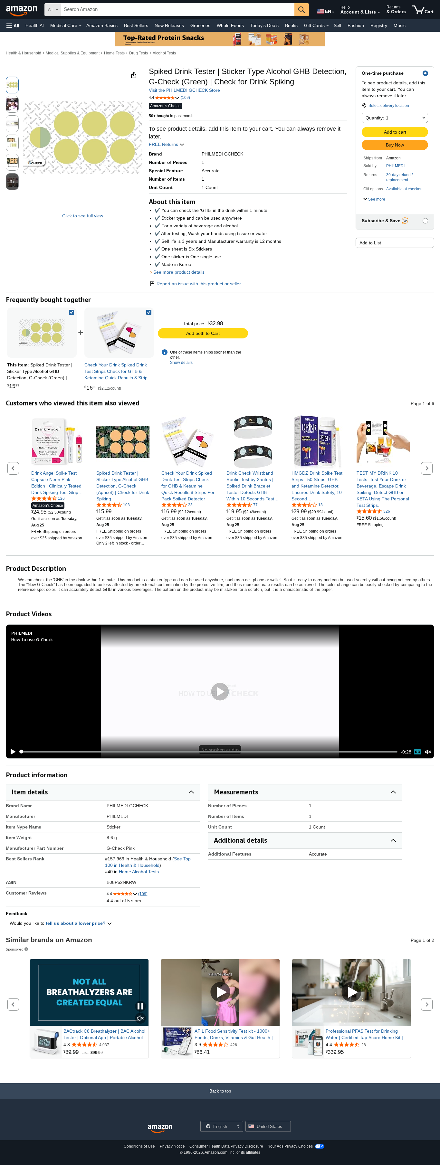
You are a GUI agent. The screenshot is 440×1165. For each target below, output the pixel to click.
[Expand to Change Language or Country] (333, 12)
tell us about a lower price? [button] (76, 923)
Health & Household (23, 53)
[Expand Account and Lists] (379, 12)
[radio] (12, 85)
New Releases (169, 25)
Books (291, 25)
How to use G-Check (32, 639)
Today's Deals (264, 25)
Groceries (200, 25)
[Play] (11, 752)
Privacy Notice (172, 1146)
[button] (13, 25)
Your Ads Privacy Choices (290, 1146)
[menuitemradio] (417, 751)
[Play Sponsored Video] (220, 992)
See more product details (179, 272)
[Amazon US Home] (160, 1129)
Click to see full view (82, 215)
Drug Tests (138, 53)
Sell (337, 25)
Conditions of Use (139, 1146)
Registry (378, 25)
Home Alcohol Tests (139, 871)
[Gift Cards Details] (327, 25)
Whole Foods (230, 25)
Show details (181, 362)
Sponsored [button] (15, 949)
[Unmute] (428, 751)
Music (400, 25)
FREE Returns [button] (164, 144)
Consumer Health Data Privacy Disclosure (226, 1146)
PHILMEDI (395, 166)
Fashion (356, 25)
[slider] (208, 752)
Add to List (370, 242)
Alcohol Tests (164, 53)
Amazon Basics (102, 25)
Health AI (34, 25)
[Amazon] (22, 10)
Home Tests (114, 53)
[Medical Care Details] (80, 25)
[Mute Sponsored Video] (140, 1019)
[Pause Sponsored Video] (140, 1007)
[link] (119, 332)
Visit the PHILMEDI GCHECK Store (184, 90)
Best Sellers (136, 25)
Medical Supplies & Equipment (73, 53)
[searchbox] (177, 10)
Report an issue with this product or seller (199, 283)
